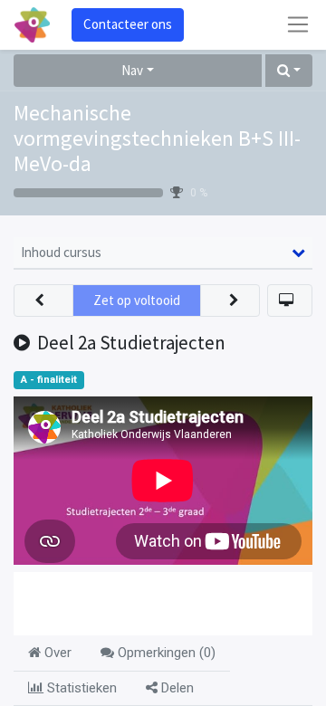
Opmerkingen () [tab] (165, 652)
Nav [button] (132, 70)
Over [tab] (56, 652)
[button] (288, 71)
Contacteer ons (127, 24)
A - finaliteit (49, 380)
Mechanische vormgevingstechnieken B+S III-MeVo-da (157, 138)
